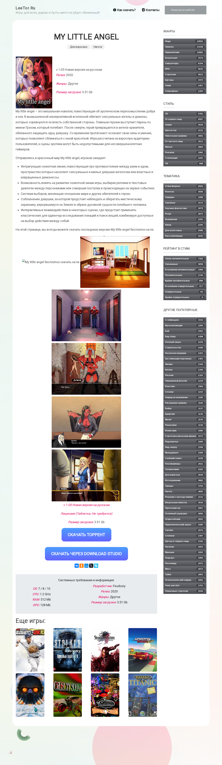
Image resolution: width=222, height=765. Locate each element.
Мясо (184, 569)
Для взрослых (78, 46)
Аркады (184, 486)
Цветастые (184, 130)
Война (184, 408)
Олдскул (184, 558)
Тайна (184, 574)
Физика (184, 364)
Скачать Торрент (86, 534)
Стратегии (184, 74)
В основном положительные (184, 269)
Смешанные (184, 264)
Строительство (184, 347)
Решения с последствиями (184, 497)
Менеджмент (184, 453)
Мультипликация (184, 325)
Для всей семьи (184, 230)
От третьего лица (184, 141)
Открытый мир (184, 519)
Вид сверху (184, 447)
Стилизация (184, 158)
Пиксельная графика (184, 136)
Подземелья (184, 442)
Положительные (184, 275)
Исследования (184, 480)
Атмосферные (184, 186)
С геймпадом (184, 320)
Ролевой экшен (184, 342)
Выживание (184, 219)
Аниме (184, 125)
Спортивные (184, 91)
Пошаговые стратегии (184, 591)
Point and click (184, 585)
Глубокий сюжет (184, 458)
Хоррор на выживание (184, 397)
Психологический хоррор (184, 580)
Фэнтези (184, 192)
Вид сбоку (184, 336)
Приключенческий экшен (184, 524)
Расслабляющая (184, 236)
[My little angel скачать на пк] (86, 315)
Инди (184, 41)
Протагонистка (184, 508)
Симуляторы (184, 63)
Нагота (97, 46)
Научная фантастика (184, 208)
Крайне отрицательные (184, 297)
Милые (184, 147)
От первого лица (184, 119)
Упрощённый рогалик (184, 381)
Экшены (184, 47)
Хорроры (184, 197)
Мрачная (184, 552)
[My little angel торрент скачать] (115, 262)
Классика (184, 386)
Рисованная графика (184, 403)
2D (184, 114)
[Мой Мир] (86, 566)
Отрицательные (184, 292)
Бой (184, 331)
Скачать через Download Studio (86, 553)
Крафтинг (184, 414)
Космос (184, 370)
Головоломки (184, 469)
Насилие (184, 547)
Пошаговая (184, 425)
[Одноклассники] (81, 566)
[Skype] (96, 566)
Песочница (184, 563)
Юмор (184, 225)
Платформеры (184, 464)
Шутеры (184, 80)
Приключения (184, 52)
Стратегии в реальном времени (184, 436)
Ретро (184, 214)
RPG (184, 69)
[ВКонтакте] (77, 566)
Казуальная (184, 58)
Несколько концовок (184, 353)
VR (184, 163)
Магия (184, 419)
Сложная (184, 536)
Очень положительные (184, 258)
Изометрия (184, 430)
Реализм (184, 152)
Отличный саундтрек (184, 513)
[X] (91, 566)
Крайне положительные (184, 281)
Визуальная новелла (184, 502)
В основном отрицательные (184, 286)
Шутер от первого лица (184, 541)
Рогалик (184, 375)
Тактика (184, 530)
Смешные (184, 203)
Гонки (184, 85)
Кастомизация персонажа (184, 359)
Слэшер (184, 392)
